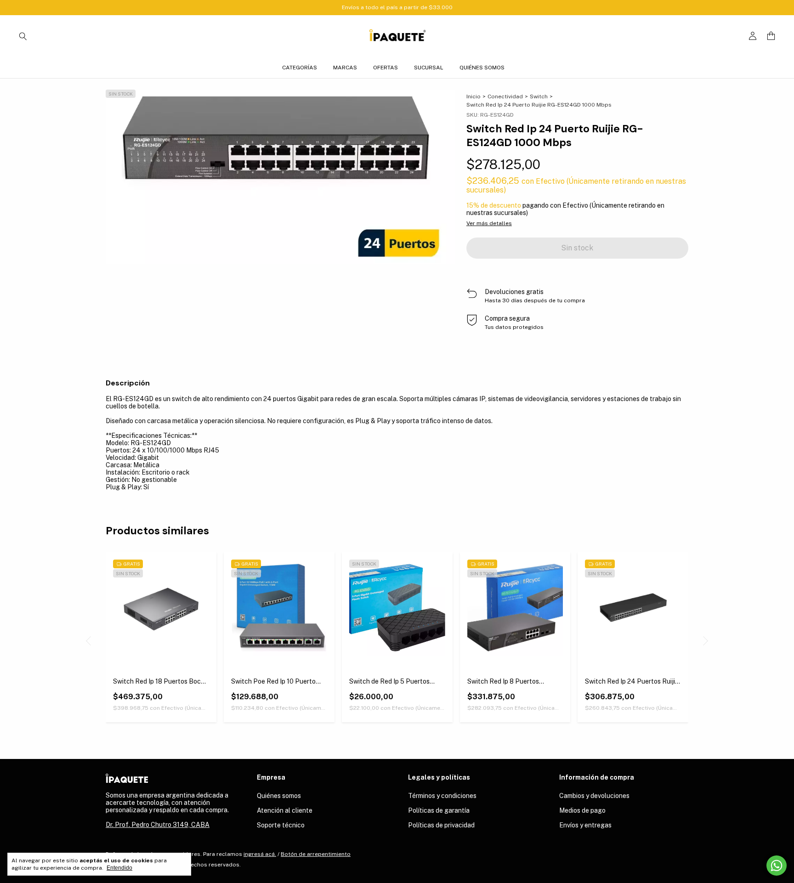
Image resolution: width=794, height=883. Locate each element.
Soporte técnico (281, 825)
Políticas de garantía (439, 810)
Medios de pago (582, 810)
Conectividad (505, 96)
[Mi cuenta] (752, 36)
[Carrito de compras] (771, 36)
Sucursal (428, 67)
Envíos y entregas (585, 825)
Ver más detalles (489, 223)
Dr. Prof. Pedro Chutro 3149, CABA (158, 824)
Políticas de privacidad (441, 825)
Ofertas (385, 67)
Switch (539, 96)
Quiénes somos (482, 67)
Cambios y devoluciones (594, 795)
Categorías (299, 67)
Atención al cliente (284, 810)
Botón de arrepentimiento (316, 854)
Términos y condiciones (442, 795)
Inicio (473, 96)
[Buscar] (23, 35)
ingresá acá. (260, 854)
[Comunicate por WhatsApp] (776, 865)
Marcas (345, 67)
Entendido (119, 868)
